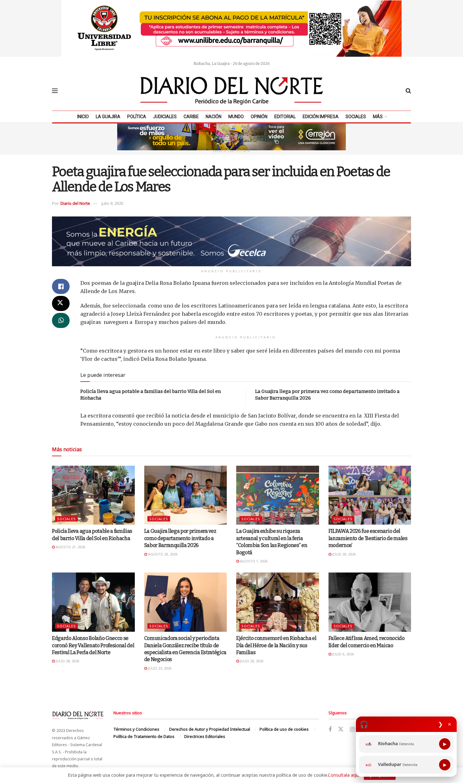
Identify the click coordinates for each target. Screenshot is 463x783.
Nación (213, 116)
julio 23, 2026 (159, 668)
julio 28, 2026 (67, 661)
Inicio (83, 116)
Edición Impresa (321, 116)
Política (136, 116)
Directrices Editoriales (204, 736)
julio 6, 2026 (342, 654)
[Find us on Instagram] (352, 729)
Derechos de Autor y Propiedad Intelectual (209, 729)
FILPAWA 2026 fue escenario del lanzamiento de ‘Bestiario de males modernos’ (368, 538)
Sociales (356, 116)
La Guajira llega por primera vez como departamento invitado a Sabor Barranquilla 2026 (180, 538)
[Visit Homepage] (232, 91)
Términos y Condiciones (136, 729)
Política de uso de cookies (284, 729)
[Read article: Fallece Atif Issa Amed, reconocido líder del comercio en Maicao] (370, 602)
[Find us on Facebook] (330, 729)
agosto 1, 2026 (253, 561)
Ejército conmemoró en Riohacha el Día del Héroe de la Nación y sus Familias (276, 645)
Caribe (191, 116)
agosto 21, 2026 (70, 546)
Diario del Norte (75, 203)
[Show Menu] (55, 91)
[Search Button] (408, 91)
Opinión (259, 116)
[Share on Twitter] (61, 303)
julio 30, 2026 (343, 554)
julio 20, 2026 (251, 661)
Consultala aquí (343, 775)
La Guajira (108, 116)
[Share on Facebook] (61, 286)
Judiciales (165, 116)
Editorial (285, 116)
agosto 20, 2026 (162, 554)
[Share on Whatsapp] (61, 320)
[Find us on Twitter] (341, 729)
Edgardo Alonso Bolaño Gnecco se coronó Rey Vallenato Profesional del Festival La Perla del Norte (93, 645)
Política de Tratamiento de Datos (143, 736)
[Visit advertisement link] (231, 28)
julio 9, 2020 (112, 203)
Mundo (236, 116)
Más (378, 116)
